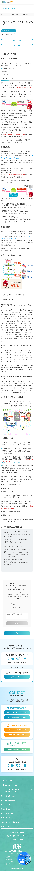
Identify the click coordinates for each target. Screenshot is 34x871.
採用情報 (6, 826)
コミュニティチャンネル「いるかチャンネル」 (11, 790)
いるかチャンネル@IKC (18, 832)
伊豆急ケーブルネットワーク (18, 836)
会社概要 (8, 857)
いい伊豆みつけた (9, 796)
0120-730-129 (17, 658)
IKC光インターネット (9, 30)
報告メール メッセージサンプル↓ (12, 463)
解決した (15, 604)
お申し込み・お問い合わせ (11, 822)
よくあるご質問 (8, 813)
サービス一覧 (7, 781)
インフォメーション (9, 805)
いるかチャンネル (18, 839)
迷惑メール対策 (17, 41)
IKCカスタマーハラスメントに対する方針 (10, 863)
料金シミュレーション (10, 785)
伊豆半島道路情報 (9, 800)
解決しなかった (17, 607)
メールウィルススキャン (17, 46)
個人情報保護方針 (10, 859)
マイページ (6, 818)
